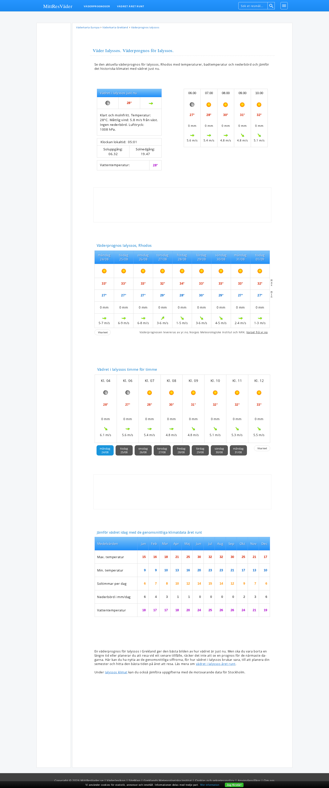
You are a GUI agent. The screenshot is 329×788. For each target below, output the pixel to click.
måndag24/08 (105, 450)
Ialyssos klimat (116, 672)
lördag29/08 (200, 450)
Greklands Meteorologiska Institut (168, 780)
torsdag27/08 (162, 450)
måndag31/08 (238, 450)
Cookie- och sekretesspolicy (214, 780)
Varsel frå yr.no (257, 332)
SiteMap (134, 780)
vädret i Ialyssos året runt (216, 664)
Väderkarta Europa (87, 27)
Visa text (103, 332)
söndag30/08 (219, 450)
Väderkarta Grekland (115, 27)
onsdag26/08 (143, 450)
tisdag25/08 (124, 450)
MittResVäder (57, 6)
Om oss (269, 780)
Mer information (209, 784)
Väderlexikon (116, 780)
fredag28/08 (181, 450)
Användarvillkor (249, 780)
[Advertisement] (53, 82)
